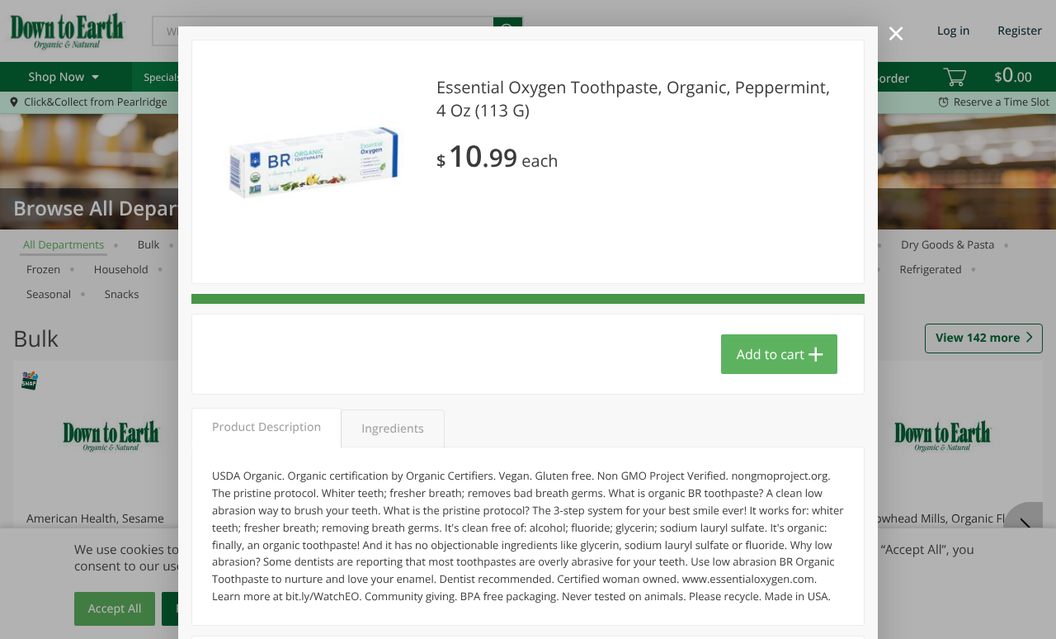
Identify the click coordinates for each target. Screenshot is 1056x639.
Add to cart (770, 354)
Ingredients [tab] (392, 429)
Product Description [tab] (266, 427)
